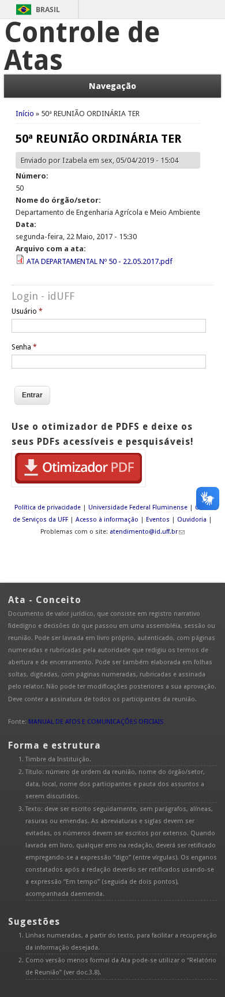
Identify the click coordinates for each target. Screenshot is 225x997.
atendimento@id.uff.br (144, 531)
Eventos (158, 519)
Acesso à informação (107, 519)
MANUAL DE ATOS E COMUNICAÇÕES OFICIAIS (95, 722)
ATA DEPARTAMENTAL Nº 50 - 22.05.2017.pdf (99, 261)
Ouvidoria (192, 519)
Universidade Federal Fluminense (137, 507)
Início (25, 113)
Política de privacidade (47, 507)
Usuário (27, 311)
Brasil (48, 9)
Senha (24, 347)
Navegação (112, 86)
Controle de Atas (82, 46)
